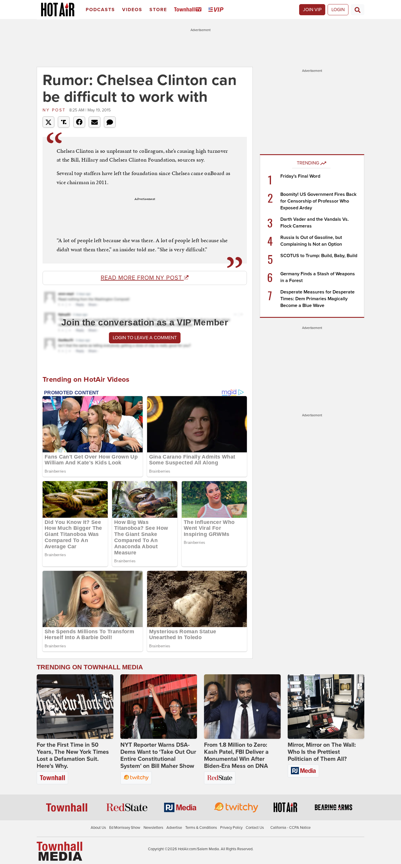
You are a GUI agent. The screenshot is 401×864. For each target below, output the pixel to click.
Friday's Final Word (300, 176)
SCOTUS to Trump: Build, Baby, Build (318, 256)
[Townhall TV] (189, 10)
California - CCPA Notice (290, 827)
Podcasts (100, 10)
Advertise (174, 827)
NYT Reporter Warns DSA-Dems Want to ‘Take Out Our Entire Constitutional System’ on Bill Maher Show (158, 755)
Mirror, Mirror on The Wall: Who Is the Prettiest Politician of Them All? (322, 752)
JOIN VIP (312, 10)
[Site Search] (357, 9)
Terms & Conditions (201, 827)
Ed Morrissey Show (124, 827)
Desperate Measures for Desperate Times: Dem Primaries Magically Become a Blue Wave (317, 298)
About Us (98, 827)
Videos (132, 10)
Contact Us (255, 827)
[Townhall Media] (59, 851)
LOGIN (338, 10)
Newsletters (153, 827)
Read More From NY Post (142, 277)
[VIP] (217, 10)
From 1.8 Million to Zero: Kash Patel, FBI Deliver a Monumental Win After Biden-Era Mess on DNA (236, 755)
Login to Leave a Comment (145, 338)
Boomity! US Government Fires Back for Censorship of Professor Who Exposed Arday (318, 201)
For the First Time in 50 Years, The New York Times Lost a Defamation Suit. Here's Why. (73, 755)
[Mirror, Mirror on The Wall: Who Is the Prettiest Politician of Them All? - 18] (326, 706)
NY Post (55, 110)
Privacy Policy (231, 827)
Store (158, 10)
